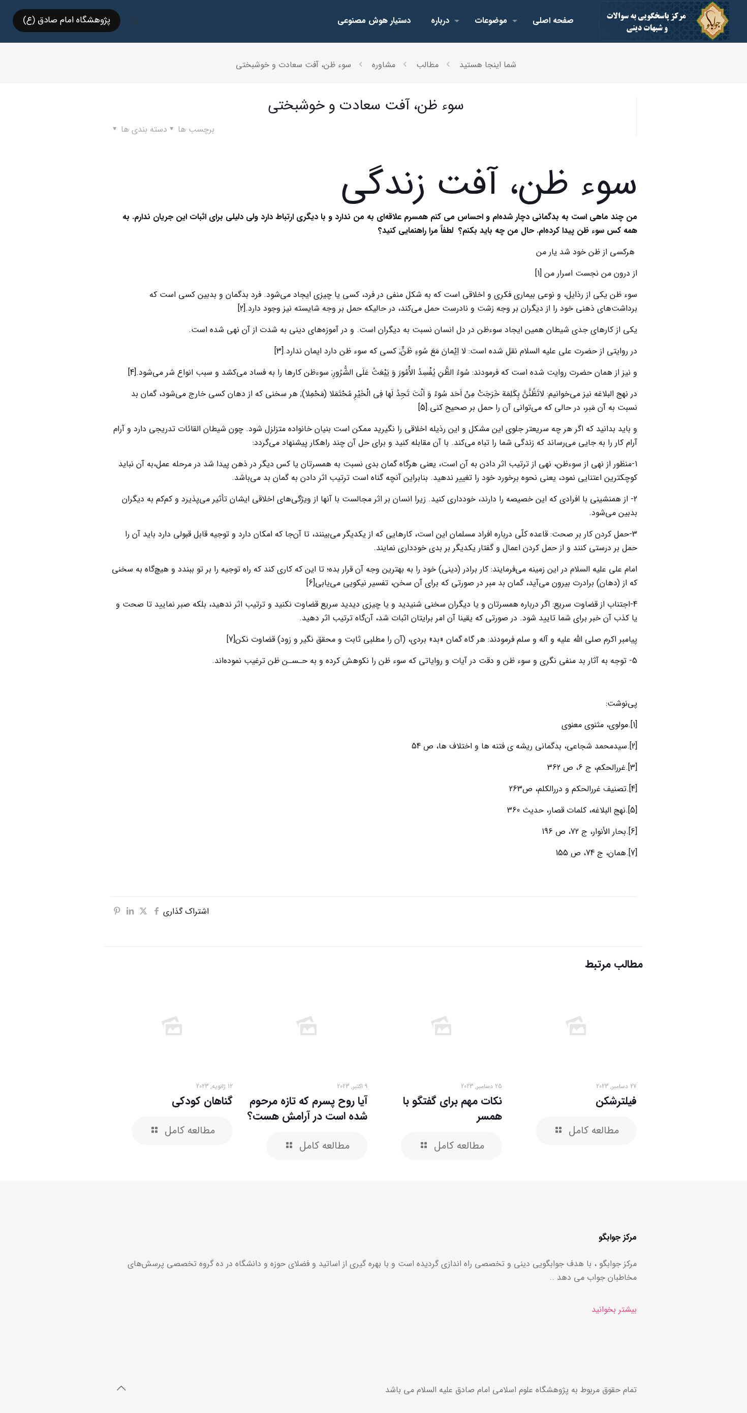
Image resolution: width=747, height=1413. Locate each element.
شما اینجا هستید (487, 64)
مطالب (427, 64)
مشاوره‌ (383, 64)
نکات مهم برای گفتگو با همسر (452, 1109)
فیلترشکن (616, 1101)
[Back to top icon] (121, 1389)
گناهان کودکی (202, 1101)
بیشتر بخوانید (614, 1309)
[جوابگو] (664, 20)
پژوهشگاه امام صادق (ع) (66, 20)
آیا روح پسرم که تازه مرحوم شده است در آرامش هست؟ (307, 1109)
